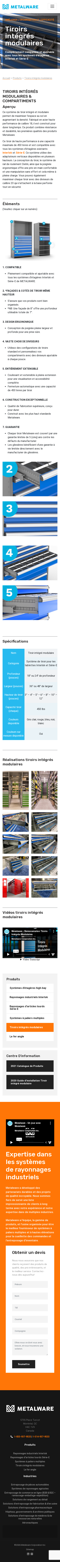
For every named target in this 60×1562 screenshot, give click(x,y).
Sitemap (30, 1549)
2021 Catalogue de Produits (27, 1066)
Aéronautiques (30, 1522)
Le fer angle (17, 1036)
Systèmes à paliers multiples (27, 1018)
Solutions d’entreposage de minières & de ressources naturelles (30, 1517)
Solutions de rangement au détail (30, 1499)
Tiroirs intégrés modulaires (38, 78)
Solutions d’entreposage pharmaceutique (30, 1507)
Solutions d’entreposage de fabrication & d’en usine (30, 1503)
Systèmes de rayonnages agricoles (30, 1488)
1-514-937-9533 (40, 1436)
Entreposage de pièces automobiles (30, 1484)
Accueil (6, 78)
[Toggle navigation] (52, 6)
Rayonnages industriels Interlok (29, 997)
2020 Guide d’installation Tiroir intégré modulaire (29, 1082)
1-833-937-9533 (22, 1436)
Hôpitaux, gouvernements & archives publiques (30, 1511)
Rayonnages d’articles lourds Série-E (27, 1007)
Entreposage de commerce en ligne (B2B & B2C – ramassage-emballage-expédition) (30, 1494)
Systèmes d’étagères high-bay (28, 988)
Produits (17, 78)
